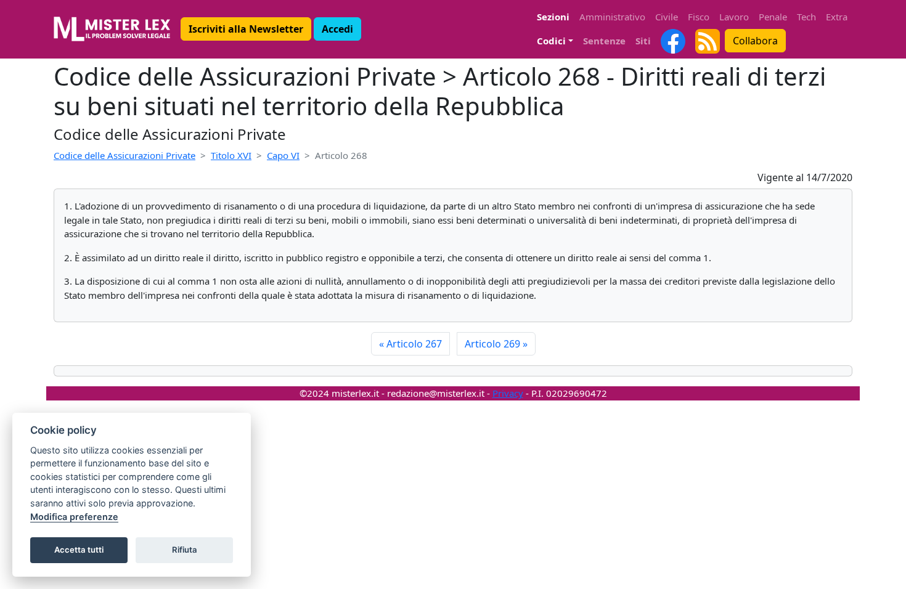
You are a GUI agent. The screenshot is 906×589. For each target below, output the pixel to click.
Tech (806, 16)
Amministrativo (612, 16)
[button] (246, 29)
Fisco (698, 16)
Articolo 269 (496, 344)
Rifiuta (184, 549)
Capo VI (283, 155)
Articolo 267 (410, 344)
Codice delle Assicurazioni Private (124, 155)
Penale (773, 16)
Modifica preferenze (74, 516)
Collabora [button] (755, 40)
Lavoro (734, 16)
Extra (836, 16)
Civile (666, 16)
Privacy (507, 393)
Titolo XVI (231, 155)
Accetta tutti (79, 549)
